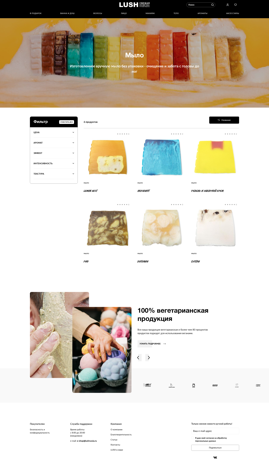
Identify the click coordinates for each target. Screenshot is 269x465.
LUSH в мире (117, 450)
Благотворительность (121, 434)
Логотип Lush (134, 4)
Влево (138, 357)
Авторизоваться (228, 5)
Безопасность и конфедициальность (40, 431)
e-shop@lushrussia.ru (87, 441)
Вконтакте (215, 457)
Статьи (114, 439)
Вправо (148, 357)
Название (226, 120)
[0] (108, 157)
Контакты (115, 444)
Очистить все (66, 122)
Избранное (235, 5)
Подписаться (215, 447)
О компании (116, 429)
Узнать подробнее (150, 344)
